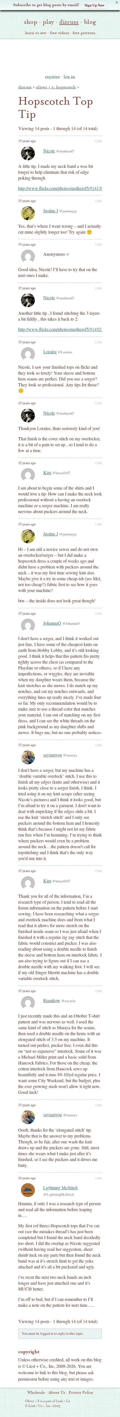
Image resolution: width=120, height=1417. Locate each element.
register (52, 76)
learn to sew (35, 33)
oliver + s (60, 55)
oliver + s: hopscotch (56, 87)
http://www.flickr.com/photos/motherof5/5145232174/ (65, 329)
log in (69, 76)
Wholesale (36, 1392)
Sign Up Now (94, 5)
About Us (57, 1392)
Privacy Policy (81, 1392)
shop (30, 22)
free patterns (84, 33)
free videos (59, 33)
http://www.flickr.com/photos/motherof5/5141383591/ (65, 188)
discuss (69, 22)
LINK (98, 141)
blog (90, 22)
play (48, 22)
